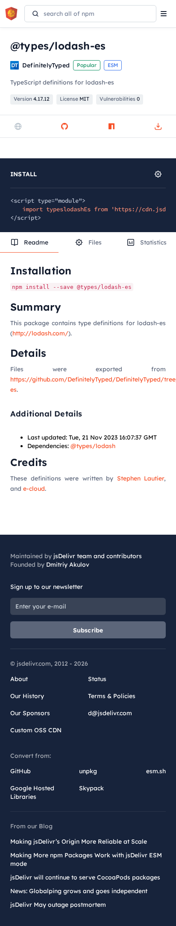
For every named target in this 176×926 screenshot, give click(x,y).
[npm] (111, 126)
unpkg (88, 771)
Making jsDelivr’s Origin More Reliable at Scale (78, 841)
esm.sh (156, 771)
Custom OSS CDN (36, 730)
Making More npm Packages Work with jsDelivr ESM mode (86, 859)
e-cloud (34, 488)
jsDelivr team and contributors (97, 556)
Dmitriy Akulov (67, 564)
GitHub (20, 771)
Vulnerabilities (120, 99)
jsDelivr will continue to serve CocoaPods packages (85, 877)
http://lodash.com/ (40, 333)
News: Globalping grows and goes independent (78, 891)
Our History (27, 696)
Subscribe (88, 630)
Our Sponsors (30, 713)
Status (97, 679)
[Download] (158, 126)
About (19, 679)
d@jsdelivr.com (110, 713)
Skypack (91, 788)
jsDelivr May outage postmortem (58, 905)
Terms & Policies (111, 696)
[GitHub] (64, 126)
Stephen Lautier (140, 478)
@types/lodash (92, 446)
